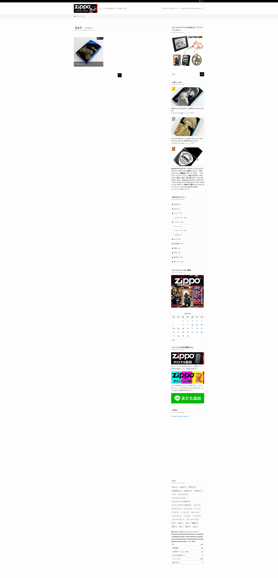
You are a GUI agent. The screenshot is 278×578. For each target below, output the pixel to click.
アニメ (178, 213)
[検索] (202, 1)
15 (183, 328)
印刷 (177, 248)
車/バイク (179, 262)
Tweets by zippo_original (179, 416)
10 (192, 324)
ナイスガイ (176, 516)
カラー (197, 505)
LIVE (174, 487)
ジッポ (175, 512)
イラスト (178, 222)
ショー (197, 509)
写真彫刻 (178, 243)
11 (197, 324)
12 (202, 324)
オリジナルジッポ (178, 498)
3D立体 (177, 204)
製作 (188, 526)
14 (178, 328)
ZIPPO (192, 487)
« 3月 (173, 340)
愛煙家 (195, 523)
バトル (187, 516)
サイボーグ (176, 509)
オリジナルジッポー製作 (181, 501)
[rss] (200, 1)
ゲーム (178, 226)
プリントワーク (193, 519)
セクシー (195, 512)
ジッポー (185, 512)
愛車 (174, 526)
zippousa (198, 491)
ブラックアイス (178, 519)
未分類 (178, 257)
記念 (195, 526)
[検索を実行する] (202, 74)
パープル (196, 516)
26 (202, 332)
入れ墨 (178, 235)
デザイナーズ (180, 230)
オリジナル (183, 494)
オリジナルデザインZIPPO (181, 505)
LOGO (183, 487)
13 (174, 328)
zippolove (188, 491)
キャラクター (180, 218)
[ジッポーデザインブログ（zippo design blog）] (86, 8)
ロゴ (177, 239)
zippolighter (176, 491)
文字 (177, 253)
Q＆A (177, 209)
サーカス (188, 509)
